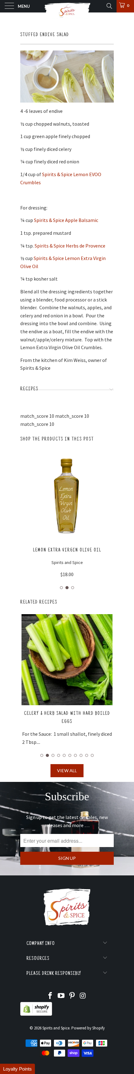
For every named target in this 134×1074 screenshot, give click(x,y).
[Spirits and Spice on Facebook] (50, 996)
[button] (17, 1069)
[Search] (109, 6)
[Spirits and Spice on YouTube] (61, 996)
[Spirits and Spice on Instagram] (83, 996)
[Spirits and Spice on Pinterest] (72, 996)
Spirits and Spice (55, 1028)
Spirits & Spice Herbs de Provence (70, 246)
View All (67, 770)
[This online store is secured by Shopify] (36, 1014)
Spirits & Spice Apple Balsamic (66, 220)
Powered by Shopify (88, 1028)
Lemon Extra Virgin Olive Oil (67, 550)
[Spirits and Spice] (67, 6)
